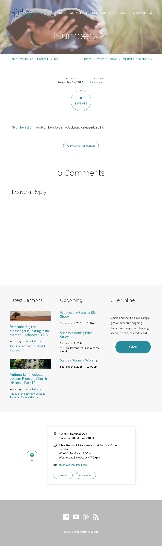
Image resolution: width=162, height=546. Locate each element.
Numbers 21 (41, 59)
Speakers (128, 59)
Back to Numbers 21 (82, 145)
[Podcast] (86, 517)
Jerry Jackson (33, 341)
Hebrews (15, 350)
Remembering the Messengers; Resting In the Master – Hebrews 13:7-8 (30, 331)
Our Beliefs (109, 13)
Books (113, 59)
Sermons (92, 13)
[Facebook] (66, 517)
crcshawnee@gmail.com (73, 464)
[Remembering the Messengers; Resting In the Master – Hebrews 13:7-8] (30, 318)
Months (144, 59)
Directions (85, 475)
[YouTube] (76, 517)
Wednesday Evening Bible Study (79, 314)
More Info (63, 475)
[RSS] (96, 517)
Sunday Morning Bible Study (76, 335)
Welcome (76, 13)
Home (62, 13)
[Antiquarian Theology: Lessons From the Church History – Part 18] (30, 366)
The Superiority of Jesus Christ (27, 346)
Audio (54, 59)
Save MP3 (81, 103)
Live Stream (139, 13)
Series (100, 59)
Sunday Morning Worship (79, 360)
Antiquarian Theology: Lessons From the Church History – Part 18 (28, 378)
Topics (88, 59)
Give (124, 13)
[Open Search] (151, 13)
